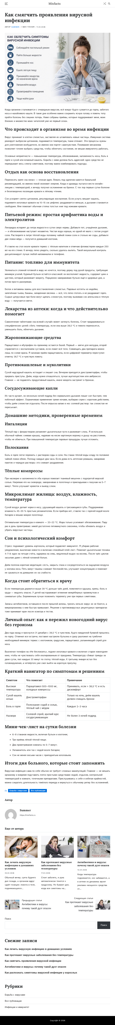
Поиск (8, 918)
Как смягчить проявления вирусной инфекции (33, 961)
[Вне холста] (6, 4)
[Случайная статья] (104, 3)
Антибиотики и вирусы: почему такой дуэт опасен (93, 864)
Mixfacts (55, 3)
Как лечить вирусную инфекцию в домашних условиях (19, 865)
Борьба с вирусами (18, 791)
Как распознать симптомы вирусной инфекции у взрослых (41, 972)
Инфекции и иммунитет (17, 1007)
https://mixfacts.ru (27, 815)
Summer (15, 27)
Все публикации (38, 791)
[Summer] (11, 815)
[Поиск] (109, 4)
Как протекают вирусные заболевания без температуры (56, 865)
